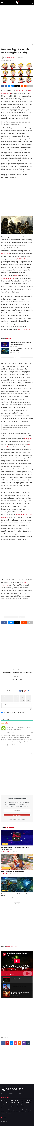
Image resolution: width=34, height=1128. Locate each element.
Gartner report (20, 90)
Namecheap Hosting (22, 1109)
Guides (9, 1113)
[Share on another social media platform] (30, 86)
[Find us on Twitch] (24, 1043)
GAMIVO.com (23, 1107)
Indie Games (14, 617)
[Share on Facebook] (4, 86)
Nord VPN (3, 1111)
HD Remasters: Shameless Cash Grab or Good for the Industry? (19, 728)
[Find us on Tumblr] (28, 1043)
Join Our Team (28, 1100)
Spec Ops (22, 617)
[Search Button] (32, 2)
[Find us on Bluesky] (11, 1043)
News (28, 1111)
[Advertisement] (17, 23)
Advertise (13, 1102)
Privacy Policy (6, 1102)
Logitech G (15, 1107)
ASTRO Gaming (5, 1109)
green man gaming (5, 1107)
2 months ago (15, 352)
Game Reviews (6, 868)
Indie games (28, 439)
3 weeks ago (15, 346)
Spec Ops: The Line (24, 329)
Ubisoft (16, 275)
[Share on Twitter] (17, 86)
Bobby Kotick (5, 253)
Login (30, 690)
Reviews (23, 1111)
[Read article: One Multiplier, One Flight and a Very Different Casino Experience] (5, 344)
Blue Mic (16, 1111)
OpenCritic (21, 1104)
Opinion (5, 843)
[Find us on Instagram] (15, 1043)
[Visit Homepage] (17, 2)
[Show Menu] (2, 2)
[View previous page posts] (15, 357)
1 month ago (14, 873)
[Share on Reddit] (23, 86)
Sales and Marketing (8, 278)
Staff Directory (19, 1100)
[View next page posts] (18, 357)
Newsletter (21, 1102)
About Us (3, 1100)
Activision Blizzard (23, 259)
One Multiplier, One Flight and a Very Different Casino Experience (20, 343)
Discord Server (6, 1104)
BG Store (14, 1104)
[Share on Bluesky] (11, 86)
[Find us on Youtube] (7, 1043)
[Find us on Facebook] (3, 1043)
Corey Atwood (10, 57)
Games (7, 617)
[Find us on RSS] (19, 1043)
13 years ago (20, 57)
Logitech (13, 1109)
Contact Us (10, 1100)
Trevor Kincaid (7, 851)
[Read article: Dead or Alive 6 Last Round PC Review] (17, 862)
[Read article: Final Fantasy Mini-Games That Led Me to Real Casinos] (5, 351)
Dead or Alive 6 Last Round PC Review (12, 871)
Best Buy (10, 1111)
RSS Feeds (28, 1102)
